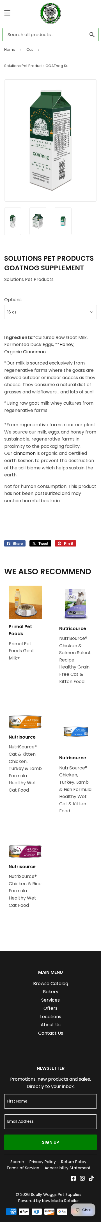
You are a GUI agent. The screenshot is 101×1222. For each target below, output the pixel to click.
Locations (50, 1016)
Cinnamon (34, 352)
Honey (66, 344)
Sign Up (50, 1142)
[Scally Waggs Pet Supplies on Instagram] (82, 1179)
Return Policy (73, 1162)
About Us (51, 1025)
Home (9, 49)
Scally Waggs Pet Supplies (56, 1194)
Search (17, 1162)
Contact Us (50, 1033)
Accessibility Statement (68, 1168)
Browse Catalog (50, 983)
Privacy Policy (42, 1162)
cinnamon (24, 453)
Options (13, 299)
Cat (29, 49)
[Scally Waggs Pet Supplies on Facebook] (73, 1179)
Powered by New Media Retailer (48, 1200)
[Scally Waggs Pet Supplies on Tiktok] (91, 1179)
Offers (50, 1008)
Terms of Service (22, 1168)
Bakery (50, 991)
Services (50, 1000)
